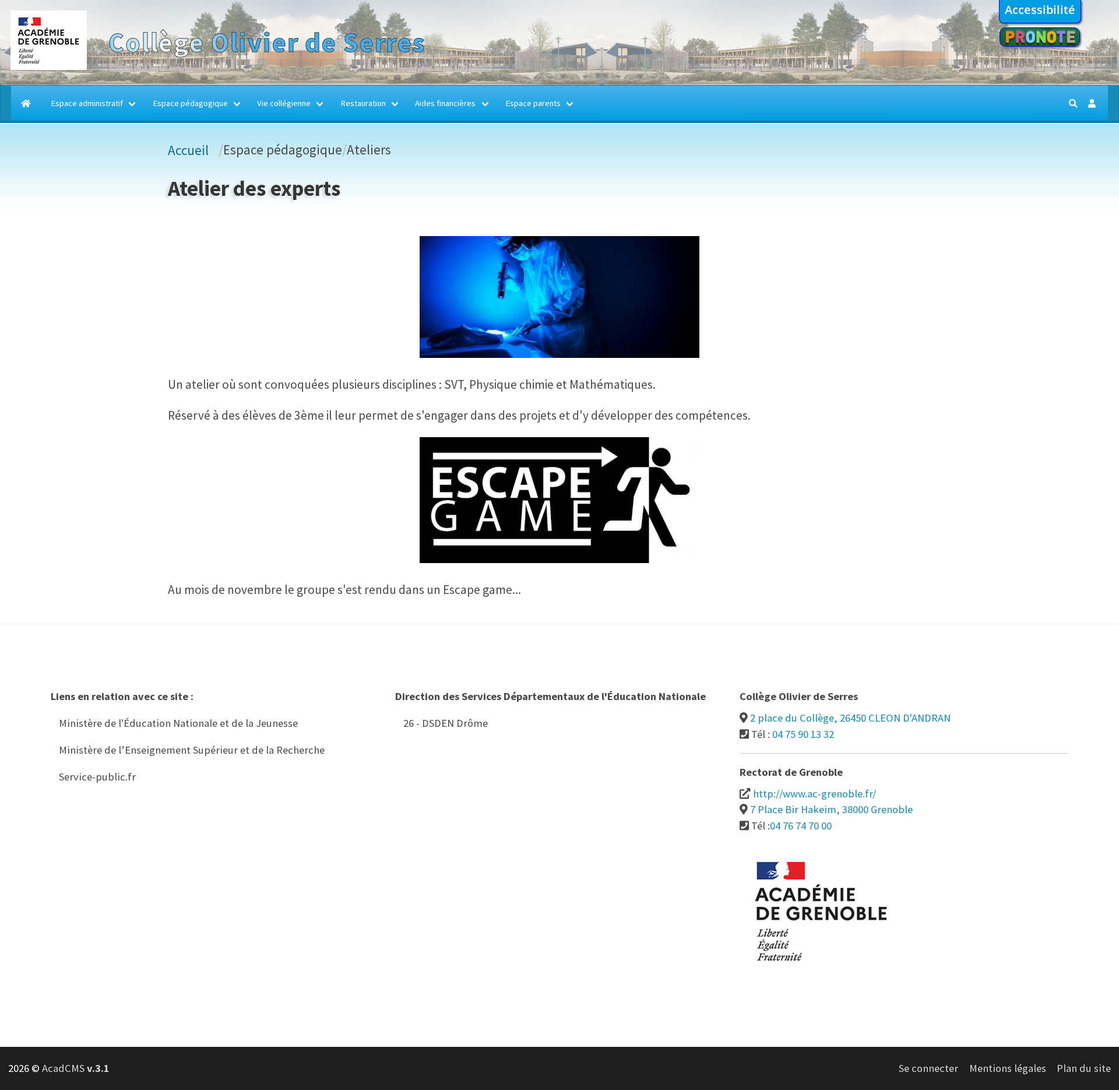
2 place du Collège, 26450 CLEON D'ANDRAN (850, 718)
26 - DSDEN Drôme (445, 723)
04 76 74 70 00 (801, 825)
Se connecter (928, 1068)
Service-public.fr (97, 776)
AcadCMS (76, 1068)
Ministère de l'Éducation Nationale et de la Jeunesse (178, 723)
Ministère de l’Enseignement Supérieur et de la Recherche (192, 750)
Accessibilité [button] (1040, 9)
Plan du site (1084, 1068)
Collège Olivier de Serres (266, 42)
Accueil (188, 150)
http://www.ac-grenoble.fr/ (814, 793)
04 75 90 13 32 (803, 734)
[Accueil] (48, 66)
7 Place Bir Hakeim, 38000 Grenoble (831, 809)
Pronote (1040, 37)
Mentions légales (1007, 1068)
